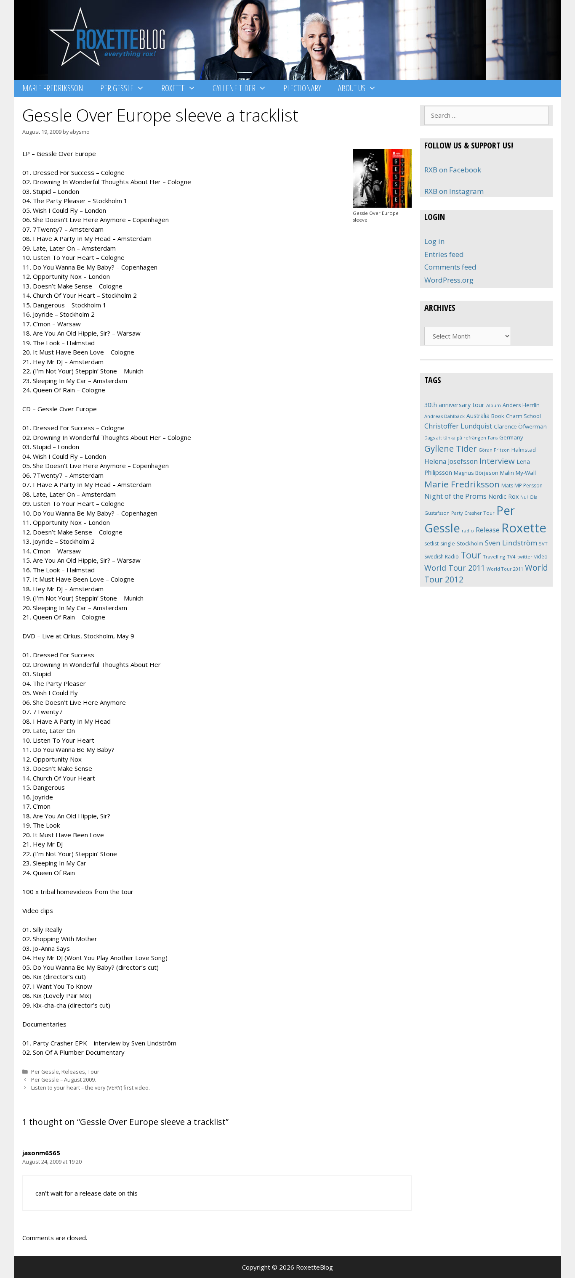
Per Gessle (116, 88)
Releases (73, 1071)
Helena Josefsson (451, 461)
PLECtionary (302, 88)
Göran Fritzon (494, 450)
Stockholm (470, 543)
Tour (93, 1071)
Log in (434, 241)
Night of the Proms (455, 496)
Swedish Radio (441, 556)
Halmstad (523, 449)
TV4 (511, 556)
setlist (431, 543)
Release (488, 530)
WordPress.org (449, 280)
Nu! (524, 497)
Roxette (173, 88)
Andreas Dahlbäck (444, 416)
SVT (543, 543)
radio (468, 530)
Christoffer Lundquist (458, 426)
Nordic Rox (503, 496)
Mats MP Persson (522, 485)
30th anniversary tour (454, 405)
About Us (351, 88)
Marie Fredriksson (52, 88)
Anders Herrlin (521, 405)
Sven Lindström (511, 543)
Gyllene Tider (234, 88)
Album (493, 405)
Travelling (494, 556)
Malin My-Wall (518, 472)
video (541, 556)
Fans (493, 437)
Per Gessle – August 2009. (63, 1079)
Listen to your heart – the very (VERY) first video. (90, 1087)
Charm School (523, 416)
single (447, 543)
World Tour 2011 (454, 568)
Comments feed (450, 267)
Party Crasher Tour (473, 513)
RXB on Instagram (454, 191)
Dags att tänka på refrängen (455, 437)
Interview (497, 460)
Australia (478, 416)
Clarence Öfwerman (520, 426)
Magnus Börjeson (476, 472)
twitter (524, 556)
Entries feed (444, 254)
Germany (511, 437)
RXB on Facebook (452, 170)
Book (497, 416)
